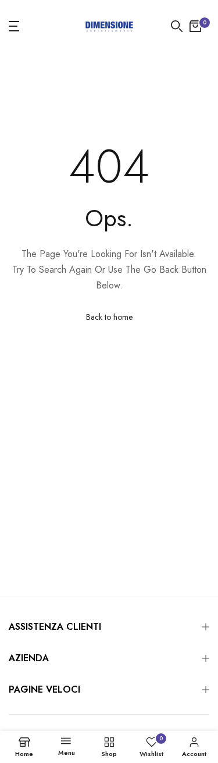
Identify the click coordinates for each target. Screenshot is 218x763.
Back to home (109, 317)
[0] (195, 26)
